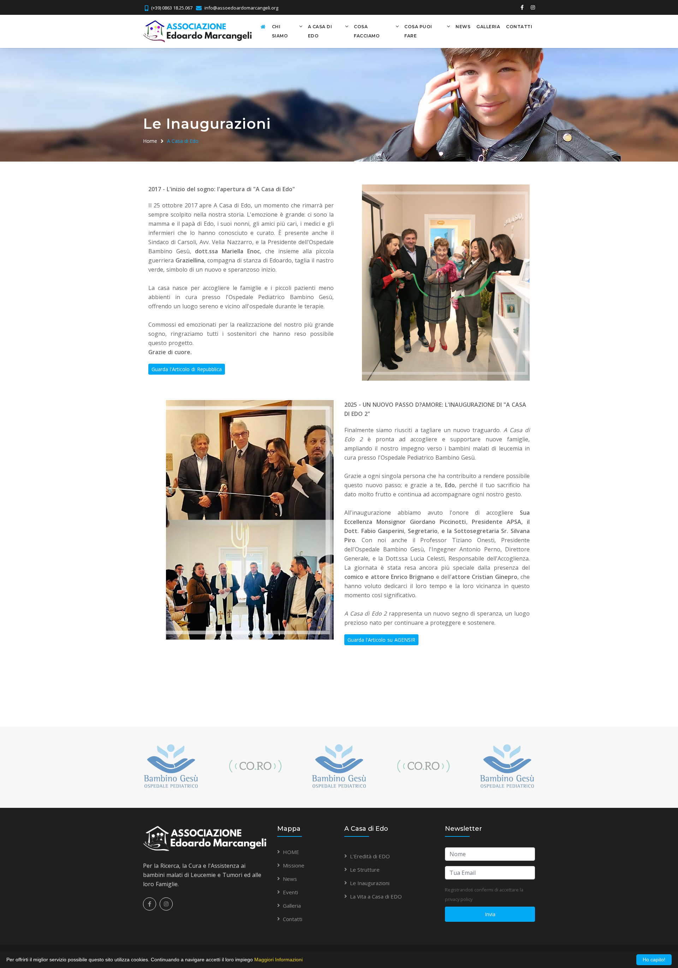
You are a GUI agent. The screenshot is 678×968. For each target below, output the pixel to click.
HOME (291, 851)
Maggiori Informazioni (278, 959)
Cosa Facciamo (367, 31)
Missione (293, 865)
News (463, 26)
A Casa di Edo (320, 31)
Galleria (488, 26)
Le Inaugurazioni (369, 883)
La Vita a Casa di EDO (376, 896)
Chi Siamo (280, 31)
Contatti (519, 26)
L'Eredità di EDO (370, 856)
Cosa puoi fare (418, 31)
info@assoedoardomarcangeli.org (241, 8)
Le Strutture (365, 869)
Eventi (290, 892)
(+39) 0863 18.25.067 (171, 8)
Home (150, 141)
